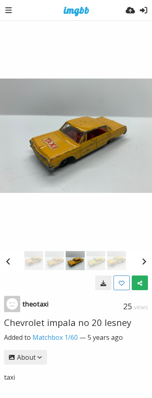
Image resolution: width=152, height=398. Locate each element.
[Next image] (144, 261)
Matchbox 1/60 (55, 337)
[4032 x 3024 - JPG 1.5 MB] (103, 283)
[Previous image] (8, 261)
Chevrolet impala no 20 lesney (67, 322)
